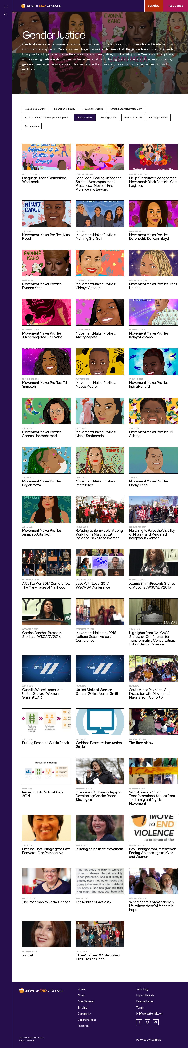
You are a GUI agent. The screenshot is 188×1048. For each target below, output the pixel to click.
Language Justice (158, 117)
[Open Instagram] (147, 1022)
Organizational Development (126, 108)
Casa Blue (155, 1039)
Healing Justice (108, 117)
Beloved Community (36, 108)
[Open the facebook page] (139, 1022)
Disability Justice (133, 117)
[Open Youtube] (156, 1022)
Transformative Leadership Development (47, 117)
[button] (6, 6)
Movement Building (93, 108)
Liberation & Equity (64, 108)
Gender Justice (85, 117)
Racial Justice (32, 126)
